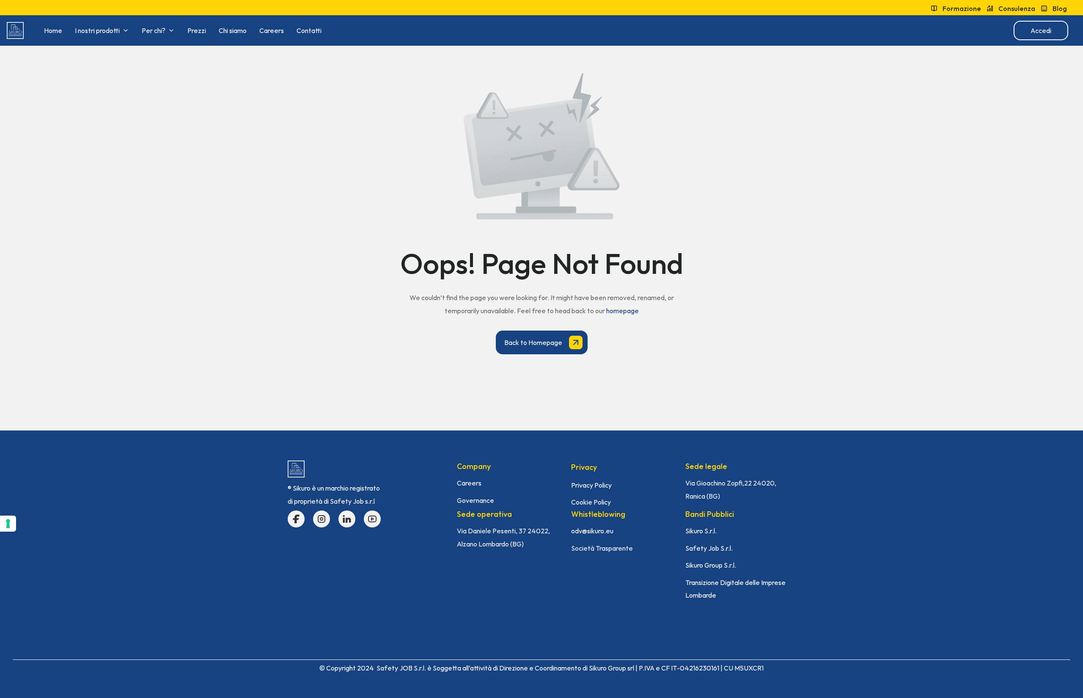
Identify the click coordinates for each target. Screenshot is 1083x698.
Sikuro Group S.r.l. (710, 565)
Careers (469, 483)
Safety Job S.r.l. (709, 548)
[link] (15, 30)
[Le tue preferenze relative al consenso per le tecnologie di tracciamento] (8, 524)
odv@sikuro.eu (592, 531)
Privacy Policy (591, 485)
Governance (475, 500)
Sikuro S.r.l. (701, 531)
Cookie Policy (591, 502)
